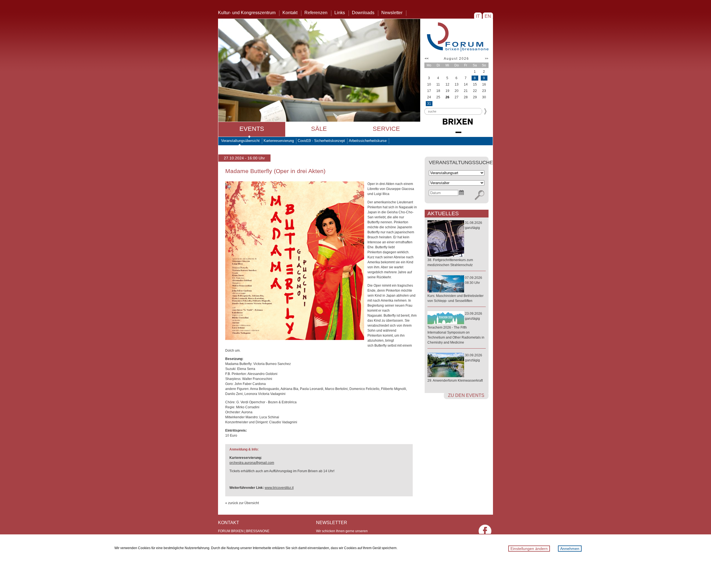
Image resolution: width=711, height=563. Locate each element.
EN (488, 16)
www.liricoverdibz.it (279, 488)
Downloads (363, 12)
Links (339, 12)
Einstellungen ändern (529, 548)
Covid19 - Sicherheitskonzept (321, 141)
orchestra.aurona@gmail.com (251, 463)
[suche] (479, 195)
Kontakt (289, 12)
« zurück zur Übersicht (242, 503)
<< (427, 59)
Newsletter (391, 12)
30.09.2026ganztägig (455, 367)
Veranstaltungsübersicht (240, 141)
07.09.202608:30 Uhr (455, 289)
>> (486, 58)
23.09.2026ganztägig (455, 328)
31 (429, 104)
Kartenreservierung (279, 141)
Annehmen (569, 548)
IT (478, 16)
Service (386, 128)
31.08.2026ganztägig (454, 244)
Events (251, 128)
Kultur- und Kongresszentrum (247, 12)
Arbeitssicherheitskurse (368, 141)
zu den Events (466, 395)
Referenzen (315, 12)
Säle (319, 128)
